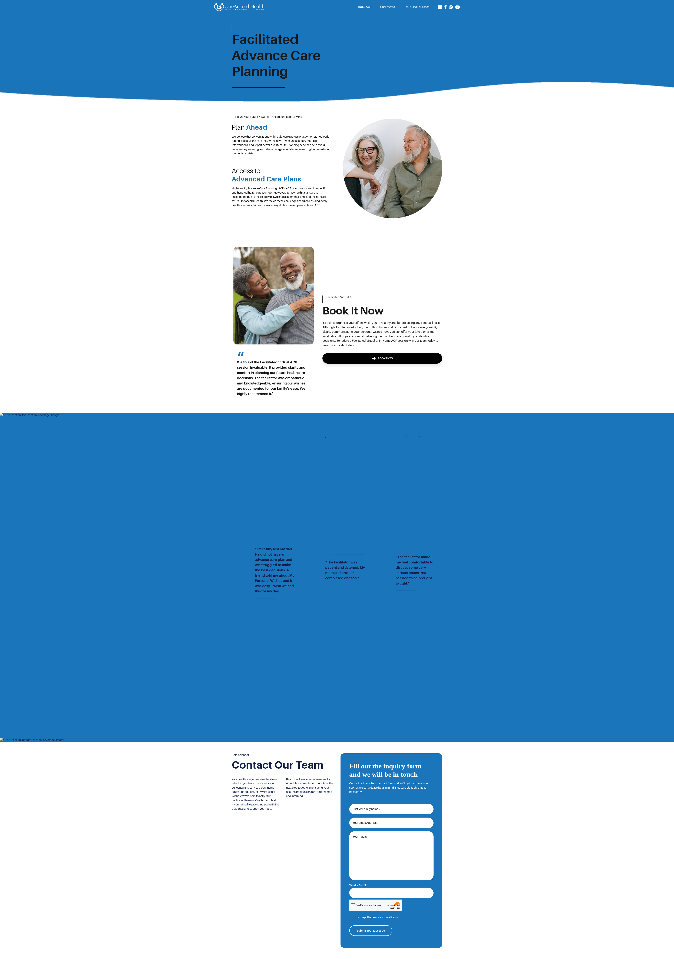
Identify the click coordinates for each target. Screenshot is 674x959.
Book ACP (364, 7)
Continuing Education (416, 7)
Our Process (387, 7)
